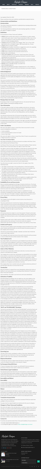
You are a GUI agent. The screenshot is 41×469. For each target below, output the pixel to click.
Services (27, 4)
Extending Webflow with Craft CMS (12, 459)
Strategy (21, 4)
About (8, 4)
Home (3, 4)
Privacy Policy (12, 466)
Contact (37, 4)
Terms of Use (17, 466)
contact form (33, 441)
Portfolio (14, 4)
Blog (32, 4)
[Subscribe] (38, 461)
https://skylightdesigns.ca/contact (25, 424)
